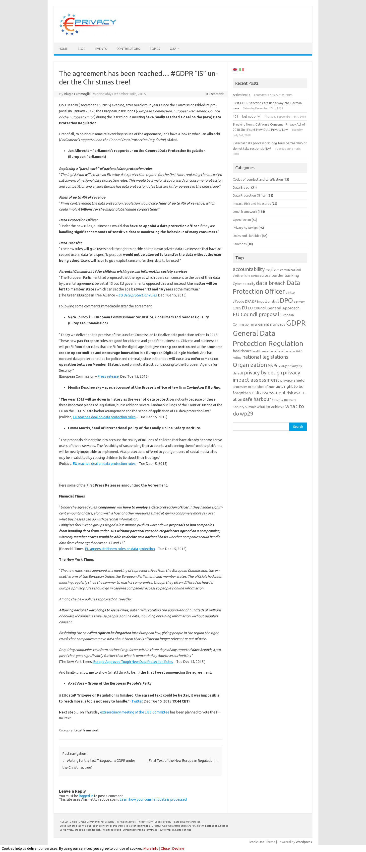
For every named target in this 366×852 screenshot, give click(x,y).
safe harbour (257, 399)
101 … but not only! (246, 116)
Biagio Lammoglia (77, 94)
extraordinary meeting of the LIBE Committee (134, 712)
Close (165, 849)
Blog (81, 48)
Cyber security (244, 284)
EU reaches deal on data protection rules (104, 417)
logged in (86, 796)
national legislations (265, 357)
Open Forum (242, 219)
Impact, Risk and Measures (252, 203)
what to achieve (271, 407)
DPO (286, 300)
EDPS (237, 308)
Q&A (173, 48)
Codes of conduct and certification (258, 179)
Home (63, 48)
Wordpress (304, 842)
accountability (249, 269)
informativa (288, 351)
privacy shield (292, 380)
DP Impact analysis (265, 301)
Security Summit (244, 407)
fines (254, 324)
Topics (155, 48)
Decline (178, 849)
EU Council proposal (256, 314)
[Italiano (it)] (241, 70)
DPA (248, 301)
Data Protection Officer (250, 195)
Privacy (280, 365)
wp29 (246, 414)
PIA (270, 366)
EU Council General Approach (274, 308)
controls (256, 275)
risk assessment (268, 392)
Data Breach (241, 187)
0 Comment (215, 94)
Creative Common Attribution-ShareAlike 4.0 (178, 825)
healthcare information (266, 351)
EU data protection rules (137, 295)
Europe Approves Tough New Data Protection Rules (133, 662)
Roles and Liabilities (247, 235)
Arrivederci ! (241, 94)
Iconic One (256, 842)
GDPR (296, 323)
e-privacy (299, 301)
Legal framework (86, 730)
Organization (250, 364)
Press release (108, 376)
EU (244, 307)
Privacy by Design (245, 227)
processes (240, 386)
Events (101, 48)
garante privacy (271, 324)
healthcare (242, 351)
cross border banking (280, 275)
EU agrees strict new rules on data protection (120, 549)
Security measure (284, 399)
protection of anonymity (265, 386)
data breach (271, 283)
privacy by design (263, 372)
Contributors (128, 48)
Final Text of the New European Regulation (184, 761)
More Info (150, 849)
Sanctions (240, 244)
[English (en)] (235, 70)
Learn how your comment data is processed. (153, 799)
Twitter (136, 701)
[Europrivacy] (88, 35)
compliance (272, 270)
